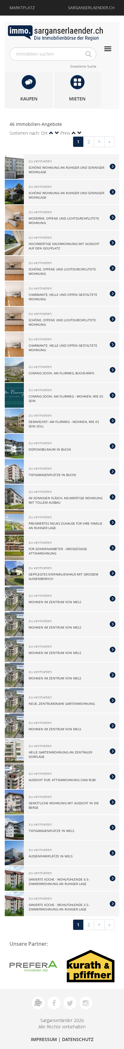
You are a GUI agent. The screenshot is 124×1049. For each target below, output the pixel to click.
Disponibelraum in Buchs (50, 449)
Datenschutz (77, 1039)
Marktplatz (22, 7)
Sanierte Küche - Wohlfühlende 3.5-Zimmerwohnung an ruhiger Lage (59, 906)
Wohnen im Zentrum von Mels (55, 602)
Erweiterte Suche (83, 66)
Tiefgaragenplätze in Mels (51, 830)
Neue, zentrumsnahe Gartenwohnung (62, 703)
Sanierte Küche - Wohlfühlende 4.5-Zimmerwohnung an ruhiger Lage (59, 881)
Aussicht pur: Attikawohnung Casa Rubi (62, 780)
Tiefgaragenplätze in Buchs (52, 475)
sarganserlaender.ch (91, 7)
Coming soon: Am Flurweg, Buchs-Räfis (61, 373)
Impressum (44, 1039)
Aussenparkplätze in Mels (50, 856)
